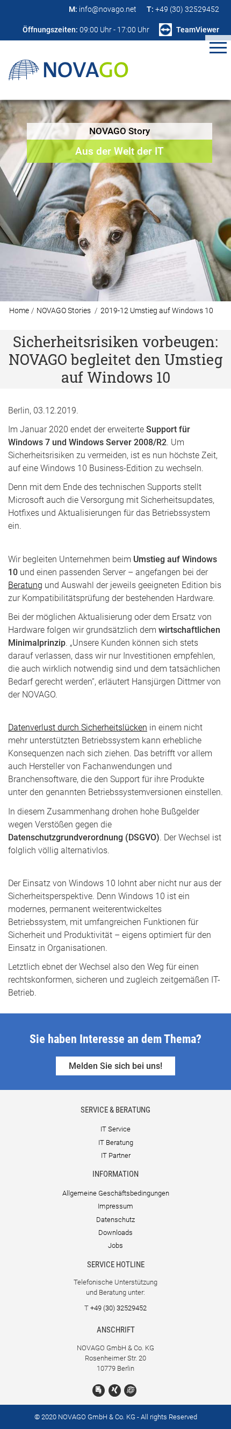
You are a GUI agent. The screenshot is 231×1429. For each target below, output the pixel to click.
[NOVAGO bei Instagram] (130, 1390)
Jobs (115, 1245)
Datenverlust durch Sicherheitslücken (77, 727)
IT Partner (116, 1155)
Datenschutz (115, 1220)
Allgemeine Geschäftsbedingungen (115, 1193)
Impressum (115, 1206)
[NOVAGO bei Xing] (115, 1390)
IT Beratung (115, 1142)
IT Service (115, 1129)
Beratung (25, 585)
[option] (115, 201)
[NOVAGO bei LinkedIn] (98, 1390)
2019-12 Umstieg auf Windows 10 (156, 310)
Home (19, 310)
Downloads (115, 1232)
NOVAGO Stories (64, 310)
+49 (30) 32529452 (118, 1308)
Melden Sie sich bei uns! (115, 1066)
